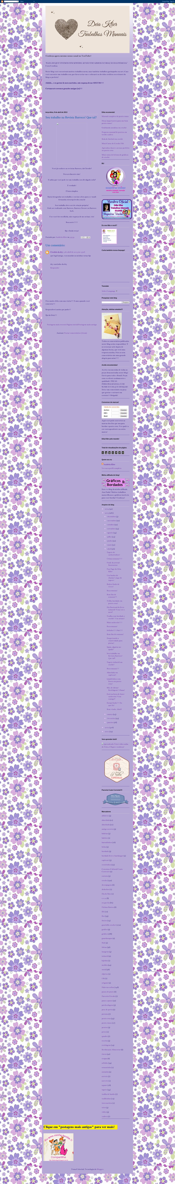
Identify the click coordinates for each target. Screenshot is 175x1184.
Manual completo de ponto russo (115, 116)
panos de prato (108, 992)
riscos (104, 1054)
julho (109, 537)
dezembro (111, 516)
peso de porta (107, 1009)
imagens (105, 952)
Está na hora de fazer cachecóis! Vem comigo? (115, 696)
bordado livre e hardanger (112, 856)
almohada (106, 824)
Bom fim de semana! (115, 634)
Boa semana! (112, 590)
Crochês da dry (56, 252)
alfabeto (105, 816)
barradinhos (107, 842)
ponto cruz (106, 1018)
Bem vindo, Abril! (114, 709)
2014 (107, 509)
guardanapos (107, 938)
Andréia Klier (109, 464)
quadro (104, 1036)
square (104, 1085)
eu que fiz (105, 903)
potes (104, 1032)
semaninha (106, 1067)
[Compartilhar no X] (85, 237)
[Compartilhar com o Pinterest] (89, 237)
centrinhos (106, 865)
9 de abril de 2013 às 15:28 (74, 252)
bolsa (104, 847)
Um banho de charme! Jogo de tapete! (114, 577)
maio (109, 545)
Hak (103, 943)
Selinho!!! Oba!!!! (115, 630)
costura (105, 876)
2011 (107, 731)
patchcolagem (107, 1005)
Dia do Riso (106, 894)
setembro (111, 529)
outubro (110, 525)
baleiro (104, 838)
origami (105, 983)
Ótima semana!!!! (114, 559)
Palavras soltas (108, 987)
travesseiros (107, 1103)
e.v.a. (104, 898)
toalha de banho (108, 1094)
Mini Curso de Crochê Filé (113, 143)
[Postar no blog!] (84, 237)
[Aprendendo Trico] (116, 747)
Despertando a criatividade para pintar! (114, 640)
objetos (105, 974)
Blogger (100, 1169)
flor (103, 916)
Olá (103, 978)
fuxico (104, 920)
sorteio (105, 1076)
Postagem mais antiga (87, 324)
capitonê (105, 860)
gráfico (104, 934)
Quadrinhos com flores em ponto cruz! (114, 681)
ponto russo (107, 1023)
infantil (105, 956)
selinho (105, 1063)
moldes (105, 965)
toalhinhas (106, 1098)
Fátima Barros (108, 907)
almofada (105, 820)
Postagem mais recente (56, 324)
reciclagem (106, 1045)
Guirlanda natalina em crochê (114, 128)
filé (103, 912)
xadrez (104, 1116)
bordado (105, 851)
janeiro (110, 722)
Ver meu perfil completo (111, 468)
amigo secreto (107, 829)
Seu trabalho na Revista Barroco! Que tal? (114, 655)
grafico (104, 929)
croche (104, 880)
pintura (105, 1014)
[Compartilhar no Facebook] (87, 237)
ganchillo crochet (109, 925)
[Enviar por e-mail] (82, 237)
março (110, 714)
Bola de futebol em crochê (112, 139)
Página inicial (72, 324)
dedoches (105, 889)
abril (109, 549)
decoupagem (107, 885)
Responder (54, 268)
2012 (107, 727)
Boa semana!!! (113, 668)
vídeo (104, 1112)
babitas (105, 833)
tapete (104, 1090)
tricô (104, 1107)
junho (110, 541)
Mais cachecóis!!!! (114, 622)
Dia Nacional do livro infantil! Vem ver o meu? (116, 609)
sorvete (105, 1081)
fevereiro (111, 718)
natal (104, 969)
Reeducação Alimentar (111, 1050)
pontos (104, 1027)
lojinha (105, 960)
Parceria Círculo (108, 996)
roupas (104, 1058)
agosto (110, 533)
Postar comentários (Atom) (75, 333)
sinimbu (105, 1072)
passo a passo (107, 1001)
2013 (107, 513)
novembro (111, 520)
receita (104, 1041)
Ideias (104, 947)
